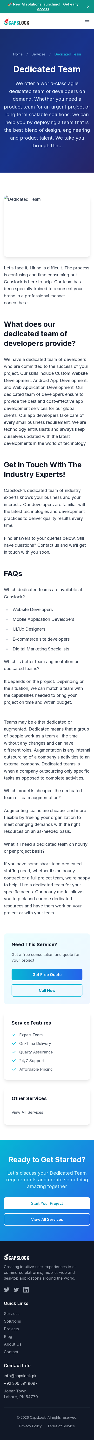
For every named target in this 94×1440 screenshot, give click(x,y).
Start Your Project (47, 1203)
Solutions (12, 1321)
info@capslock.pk (20, 1375)
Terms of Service (61, 1426)
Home (18, 54)
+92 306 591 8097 (21, 1383)
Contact (11, 1351)
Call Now (47, 990)
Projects (11, 1328)
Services (39, 54)
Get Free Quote (47, 974)
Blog (8, 1336)
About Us (12, 1344)
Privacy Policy (30, 1426)
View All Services (27, 1112)
